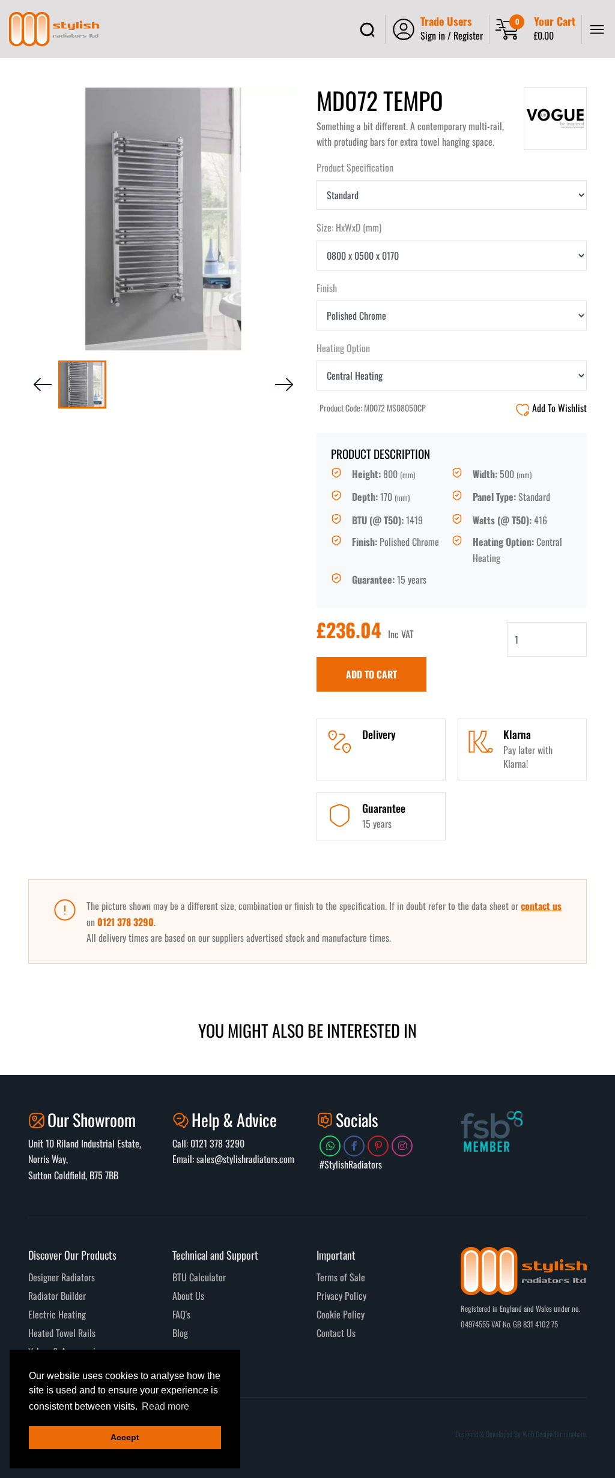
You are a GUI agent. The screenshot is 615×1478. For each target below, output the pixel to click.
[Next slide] (284, 384)
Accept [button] (125, 1437)
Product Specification (355, 167)
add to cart (371, 674)
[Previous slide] (42, 384)
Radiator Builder (57, 1295)
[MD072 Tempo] (163, 219)
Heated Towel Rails (61, 1333)
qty (322, 630)
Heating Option (343, 348)
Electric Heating (57, 1314)
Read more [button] (165, 1406)
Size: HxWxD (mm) (349, 227)
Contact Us (336, 1333)
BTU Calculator (199, 1277)
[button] (82, 384)
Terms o (330, 1277)
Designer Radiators (61, 1277)
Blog (180, 1333)
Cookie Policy (341, 1314)
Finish (327, 288)
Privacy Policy (341, 1295)
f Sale (354, 1277)
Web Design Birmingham (554, 1434)
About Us (188, 1295)
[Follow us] (330, 1145)
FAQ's (181, 1314)
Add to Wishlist (558, 408)
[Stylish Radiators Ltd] (54, 29)
